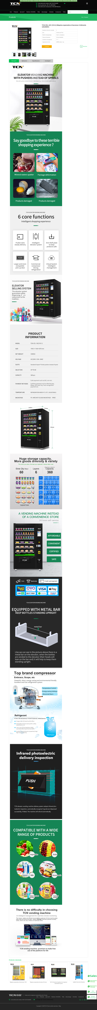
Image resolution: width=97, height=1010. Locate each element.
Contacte (47, 46)
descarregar (44, 12)
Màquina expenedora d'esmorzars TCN (18, 982)
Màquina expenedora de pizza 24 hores (38, 982)
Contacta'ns (58, 12)
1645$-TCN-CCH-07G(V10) (79, 982)
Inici (11, 12)
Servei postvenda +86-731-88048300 (46, 5)
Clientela (51, 12)
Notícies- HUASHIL (31, 12)
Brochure (85, 46)
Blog (59, 1006)
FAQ (39, 12)
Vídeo (64, 12)
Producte (16, 12)
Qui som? (22, 12)
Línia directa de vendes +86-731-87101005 (48, 3)
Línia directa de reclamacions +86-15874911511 (49, 6)
